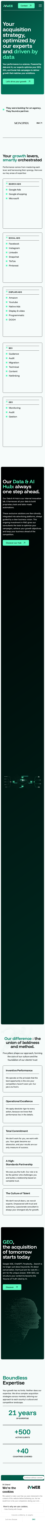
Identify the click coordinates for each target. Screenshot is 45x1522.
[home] (8, 5)
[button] (40, 5)
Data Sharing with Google (13, 1509)
